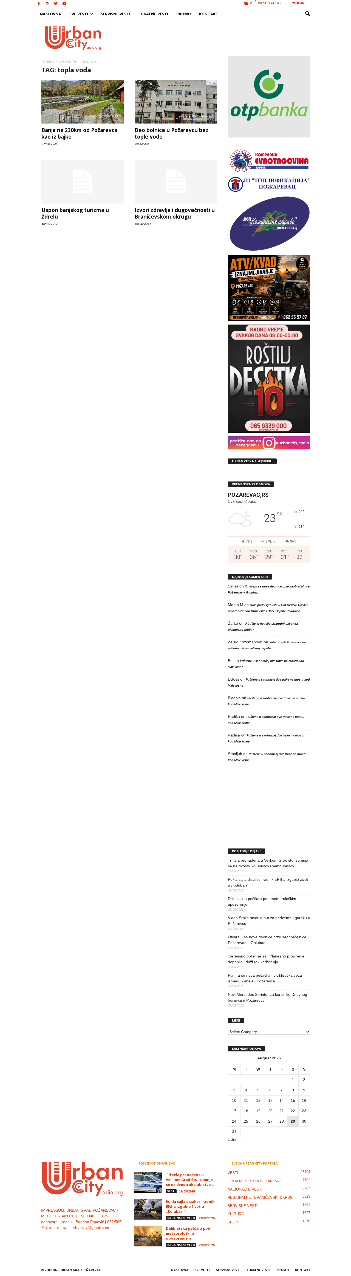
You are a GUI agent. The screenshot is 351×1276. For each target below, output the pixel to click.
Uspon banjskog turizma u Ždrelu (75, 213)
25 (246, 1121)
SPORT (234, 1222)
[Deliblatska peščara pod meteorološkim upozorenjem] (148, 1236)
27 (270, 1121)
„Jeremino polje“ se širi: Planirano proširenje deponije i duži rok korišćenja (266, 959)
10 (234, 1100)
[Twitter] (56, 4)
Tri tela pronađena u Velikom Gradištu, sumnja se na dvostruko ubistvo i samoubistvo (268, 863)
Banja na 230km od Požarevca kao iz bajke (79, 133)
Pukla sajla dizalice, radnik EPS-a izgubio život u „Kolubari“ (268, 882)
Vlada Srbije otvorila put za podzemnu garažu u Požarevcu (269, 921)
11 (246, 1100)
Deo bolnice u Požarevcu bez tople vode (171, 133)
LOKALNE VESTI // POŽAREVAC (255, 1181)
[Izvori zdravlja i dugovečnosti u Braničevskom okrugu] (176, 181)
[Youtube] (64, 4)
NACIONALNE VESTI (181, 1218)
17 (234, 1111)
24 (234, 1121)
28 (281, 1121)
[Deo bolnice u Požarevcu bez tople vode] (176, 102)
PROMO (183, 13)
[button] (307, 14)
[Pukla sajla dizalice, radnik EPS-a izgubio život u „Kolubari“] (148, 1209)
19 (258, 1111)
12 (258, 1100)
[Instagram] (47, 4)
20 (270, 1111)
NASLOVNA (50, 13)
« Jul (232, 1140)
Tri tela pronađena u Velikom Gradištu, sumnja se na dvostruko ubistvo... (190, 1179)
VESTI (171, 1191)
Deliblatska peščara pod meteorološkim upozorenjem (262, 901)
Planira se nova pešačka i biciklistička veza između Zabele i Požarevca (265, 978)
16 (304, 1100)
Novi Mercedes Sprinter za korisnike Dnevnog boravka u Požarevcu (267, 997)
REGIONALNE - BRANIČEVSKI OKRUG (260, 1197)
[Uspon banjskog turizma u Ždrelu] (82, 181)
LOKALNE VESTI (153, 13)
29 (293, 1121)
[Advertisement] (216, 37)
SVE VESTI (78, 13)
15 (293, 1100)
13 (270, 1100)
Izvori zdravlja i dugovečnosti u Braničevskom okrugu (175, 213)
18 (246, 1111)
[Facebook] (39, 4)
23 (304, 1111)
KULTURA (236, 1214)
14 (281, 1100)
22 (293, 1111)
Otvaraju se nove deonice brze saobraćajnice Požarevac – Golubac (267, 940)
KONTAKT (208, 13)
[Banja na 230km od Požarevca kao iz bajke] (82, 102)
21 (281, 1111)
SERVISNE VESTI (115, 13)
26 (258, 1121)
